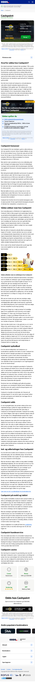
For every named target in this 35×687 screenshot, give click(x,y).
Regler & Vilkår (4, 48)
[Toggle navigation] (32, 2)
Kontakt (3, 669)
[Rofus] (7, 675)
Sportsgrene (6, 662)
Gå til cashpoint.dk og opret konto (13, 119)
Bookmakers (6, 651)
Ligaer (4, 656)
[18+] (25, 675)
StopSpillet (11, 49)
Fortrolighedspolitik (17, 669)
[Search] (28, 1)
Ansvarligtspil (23, 640)
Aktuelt (4, 645)
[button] (0, 631)
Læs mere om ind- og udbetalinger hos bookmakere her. (16, 491)
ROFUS (22, 49)
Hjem (2, 10)
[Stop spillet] (16, 675)
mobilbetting (28, 524)
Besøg (25, 37)
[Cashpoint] (9, 28)
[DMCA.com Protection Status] (6, 678)
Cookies (9, 669)
